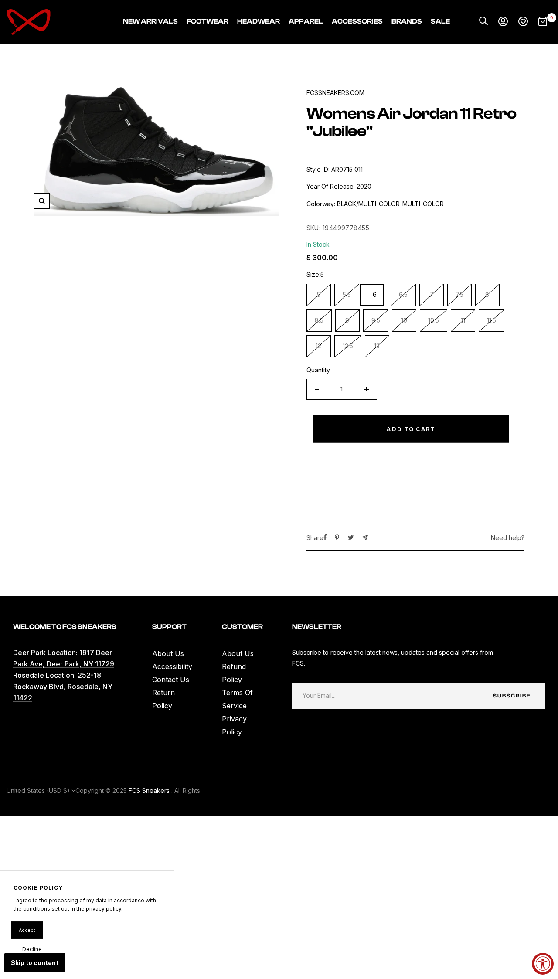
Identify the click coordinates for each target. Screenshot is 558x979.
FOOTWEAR (207, 21)
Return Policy (163, 699)
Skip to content (34, 962)
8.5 (319, 320)
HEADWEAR (258, 21)
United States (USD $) (39, 790)
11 (463, 320)
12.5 (348, 346)
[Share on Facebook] (325, 537)
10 (404, 320)
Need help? (507, 537)
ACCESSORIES (357, 21)
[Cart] (542, 22)
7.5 (459, 294)
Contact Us (170, 679)
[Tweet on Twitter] (350, 537)
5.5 (347, 294)
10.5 (433, 320)
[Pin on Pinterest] (337, 537)
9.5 (375, 320)
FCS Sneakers (149, 790)
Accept (27, 930)
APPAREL (306, 21)
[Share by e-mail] (365, 537)
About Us (168, 653)
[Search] (483, 22)
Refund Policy (234, 673)
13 (377, 346)
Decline (32, 949)
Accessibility (172, 666)
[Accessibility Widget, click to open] (543, 964)
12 (318, 346)
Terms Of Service (237, 699)
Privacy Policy (234, 725)
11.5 (491, 320)
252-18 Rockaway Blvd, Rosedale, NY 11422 (62, 686)
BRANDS (406, 21)
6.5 (403, 294)
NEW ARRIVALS (150, 21)
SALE (440, 21)
